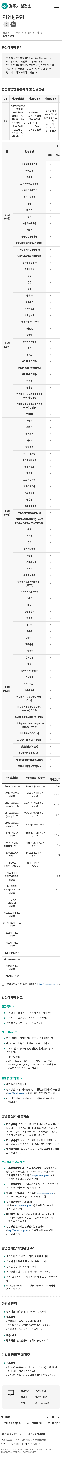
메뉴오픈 (56, 6)
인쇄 (13, 24)
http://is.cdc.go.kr (15, 1093)
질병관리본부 (54, 1423)
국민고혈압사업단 (12, 1423)
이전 (47, 1417)
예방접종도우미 (34, 1423)
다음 (58, 1417)
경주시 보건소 (16, 6)
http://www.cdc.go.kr (47, 984)
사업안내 (18, 32)
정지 (53, 1417)
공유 (6, 24)
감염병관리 (33, 32)
